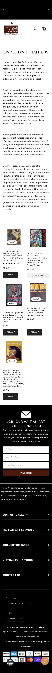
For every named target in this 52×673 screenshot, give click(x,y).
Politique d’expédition (39, 642)
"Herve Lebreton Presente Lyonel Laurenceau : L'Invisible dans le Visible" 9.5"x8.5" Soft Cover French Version (37, 259)
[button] (28, 29)
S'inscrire (26, 473)
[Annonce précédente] (4, 10)
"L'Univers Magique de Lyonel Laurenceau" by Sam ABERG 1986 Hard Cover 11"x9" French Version (13, 317)
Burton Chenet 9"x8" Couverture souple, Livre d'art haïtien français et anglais (36, 311)
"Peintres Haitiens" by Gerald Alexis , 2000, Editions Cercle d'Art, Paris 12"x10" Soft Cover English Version (14, 255)
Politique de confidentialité (27, 637)
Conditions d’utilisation (16, 642)
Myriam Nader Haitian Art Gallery (28, 628)
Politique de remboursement (36, 632)
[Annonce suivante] (48, 10)
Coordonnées (27, 647)
